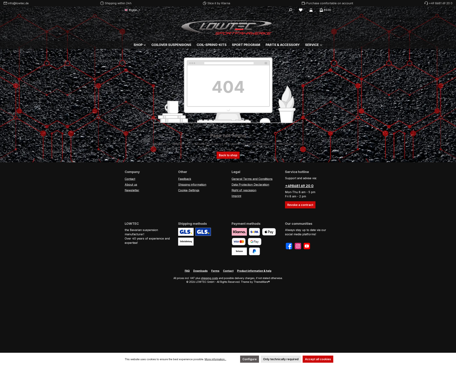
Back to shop (228, 155)
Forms (215, 270)
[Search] (290, 10)
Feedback (184, 179)
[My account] (311, 10)
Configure (249, 359)
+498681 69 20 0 (299, 186)
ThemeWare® (262, 281)
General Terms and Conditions (252, 179)
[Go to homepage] (228, 26)
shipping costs (209, 278)
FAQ (187, 270)
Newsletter (132, 190)
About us (131, 184)
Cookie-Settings (188, 190)
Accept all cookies (318, 359)
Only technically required (281, 359)
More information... (215, 359)
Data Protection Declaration (250, 184)
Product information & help (254, 270)
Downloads (200, 270)
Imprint (236, 196)
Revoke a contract (300, 205)
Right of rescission (244, 190)
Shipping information (192, 184)
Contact (130, 179)
